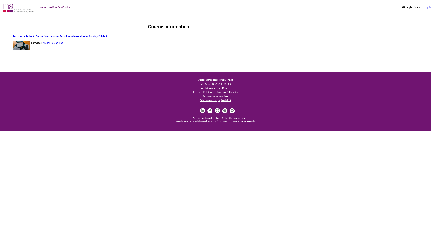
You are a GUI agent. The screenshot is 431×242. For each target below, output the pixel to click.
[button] (411, 7)
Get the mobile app (235, 118)
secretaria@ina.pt (224, 80)
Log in (428, 7)
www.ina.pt (224, 96)
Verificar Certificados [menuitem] (59, 7)
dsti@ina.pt (224, 88)
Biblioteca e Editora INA (214, 92)
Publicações (232, 92)
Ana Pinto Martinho (53, 43)
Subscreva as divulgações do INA (215, 100)
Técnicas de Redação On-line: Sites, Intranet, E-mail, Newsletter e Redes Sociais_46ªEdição (60, 36)
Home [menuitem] (43, 7)
